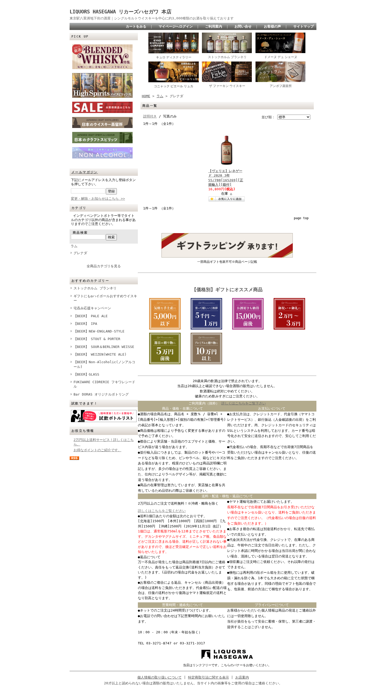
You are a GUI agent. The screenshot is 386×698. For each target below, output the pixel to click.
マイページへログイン (176, 26)
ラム (74, 246)
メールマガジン (84, 172)
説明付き (150, 116)
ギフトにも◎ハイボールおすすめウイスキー (105, 298)
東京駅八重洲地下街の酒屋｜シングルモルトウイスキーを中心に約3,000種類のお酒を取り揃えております (152, 18)
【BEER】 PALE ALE (91, 316)
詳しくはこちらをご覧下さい (243, 403)
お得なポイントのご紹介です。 (97, 450)
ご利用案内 (213, 26)
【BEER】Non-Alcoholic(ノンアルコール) (104, 364)
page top (301, 218)
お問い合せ (243, 26)
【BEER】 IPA (85, 324)
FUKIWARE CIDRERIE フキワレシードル (104, 384)
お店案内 (242, 677)
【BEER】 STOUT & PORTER (97, 339)
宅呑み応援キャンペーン (92, 308)
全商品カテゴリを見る (104, 266)
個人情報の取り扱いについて (159, 677)
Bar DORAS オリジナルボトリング (101, 394)
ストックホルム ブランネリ (95, 288)
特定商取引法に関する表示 (208, 677)
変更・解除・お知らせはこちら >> (98, 199)
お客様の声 (272, 26)
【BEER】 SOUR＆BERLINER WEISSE (104, 347)
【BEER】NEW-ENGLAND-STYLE (99, 331)
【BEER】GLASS (86, 374)
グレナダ (80, 253)
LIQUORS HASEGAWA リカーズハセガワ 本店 (123, 12)
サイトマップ (303, 26)
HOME (146, 96)
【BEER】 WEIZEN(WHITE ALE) (100, 354)
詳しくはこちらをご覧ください (162, 511)
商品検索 (80, 232)
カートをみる (136, 26)
